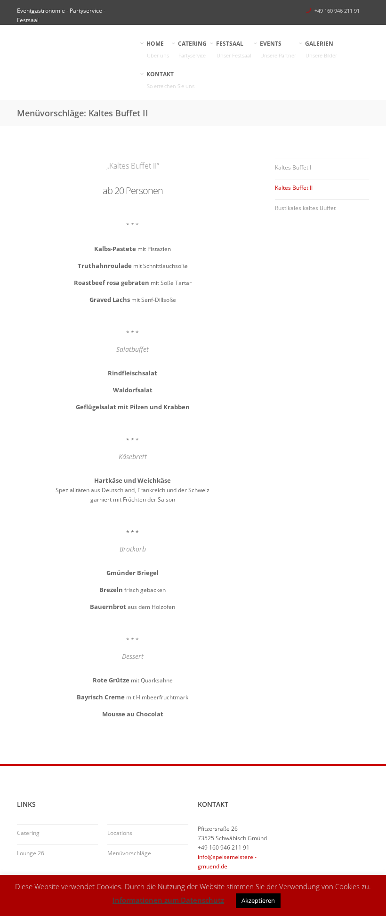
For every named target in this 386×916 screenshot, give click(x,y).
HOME (158, 49)
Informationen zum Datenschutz (168, 900)
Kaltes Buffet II (294, 188)
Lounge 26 (30, 853)
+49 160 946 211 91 (337, 10)
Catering (28, 833)
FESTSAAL (234, 49)
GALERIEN (321, 49)
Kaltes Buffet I (293, 167)
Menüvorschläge (129, 853)
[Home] (72, 47)
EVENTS (278, 49)
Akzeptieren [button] (258, 900)
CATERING (192, 49)
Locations (119, 833)
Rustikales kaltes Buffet (305, 208)
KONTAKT (170, 79)
